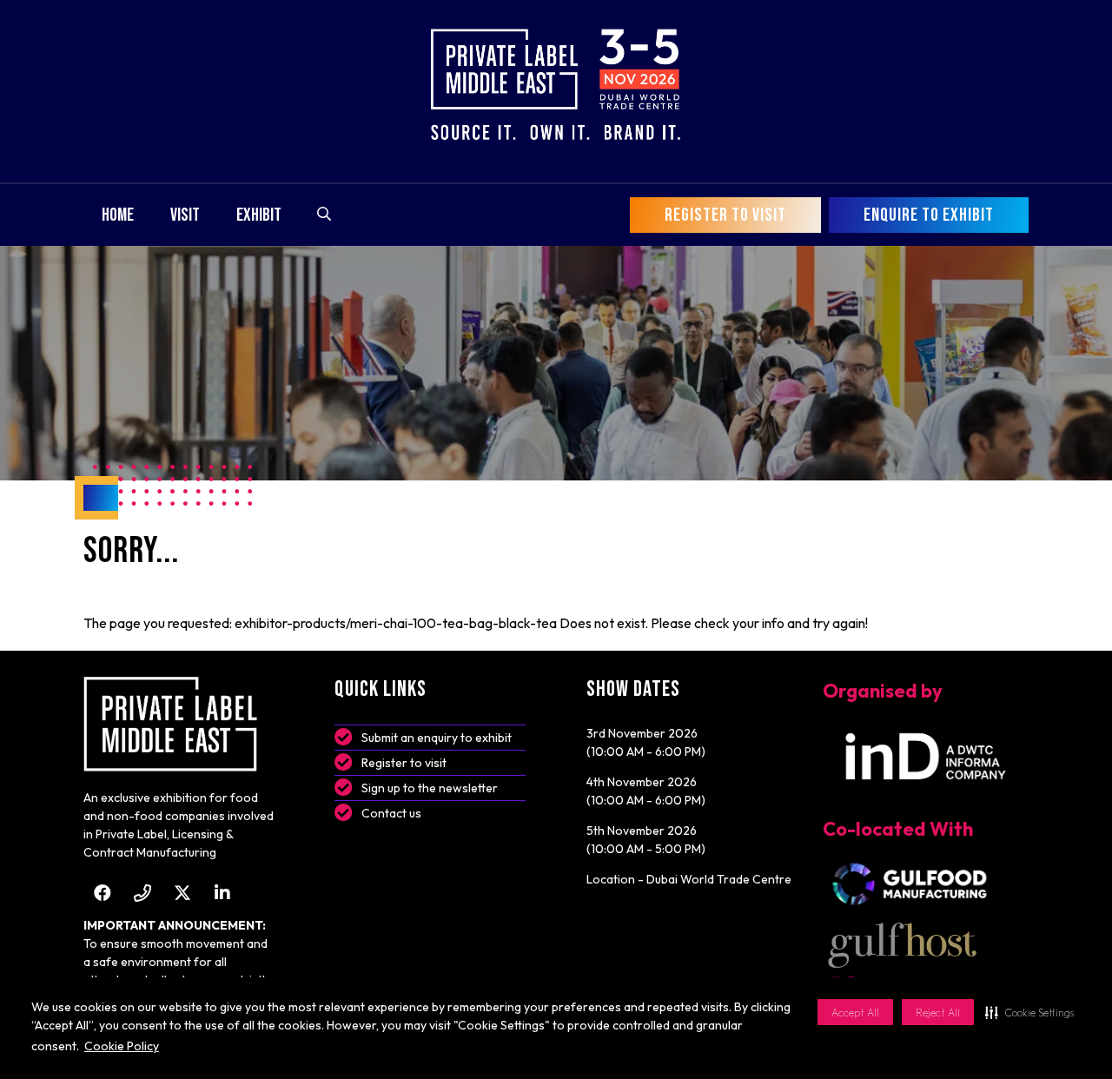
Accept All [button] (855, 1012)
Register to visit (404, 763)
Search (324, 214)
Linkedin (222, 892)
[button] (1029, 1012)
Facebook (102, 892)
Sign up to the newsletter (429, 788)
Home (118, 215)
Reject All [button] (938, 1012)
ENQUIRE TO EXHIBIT (929, 215)
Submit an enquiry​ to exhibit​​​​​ (436, 737)
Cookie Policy (121, 1046)
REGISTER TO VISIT (725, 215)
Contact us (391, 813)
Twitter (182, 892)
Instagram (142, 892)
